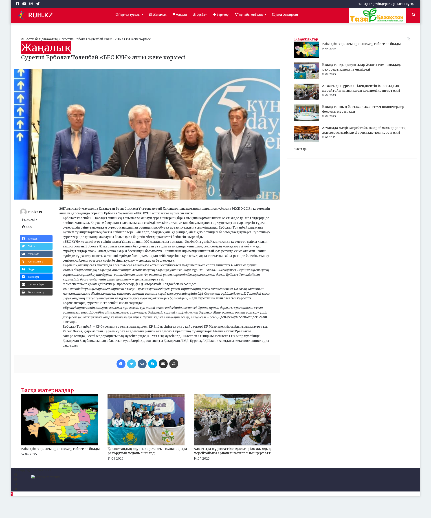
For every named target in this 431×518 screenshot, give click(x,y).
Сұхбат (201, 15)
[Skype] (152, 363)
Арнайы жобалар (251, 15)
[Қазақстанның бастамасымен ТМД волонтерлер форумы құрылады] (306, 120)
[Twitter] (131, 363)
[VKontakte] (142, 363)
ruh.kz (33, 212)
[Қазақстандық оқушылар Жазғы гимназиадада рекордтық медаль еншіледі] (146, 444)
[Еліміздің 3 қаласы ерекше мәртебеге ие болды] (59, 444)
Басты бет (32, 39)
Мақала (181, 15)
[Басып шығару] (173, 363)
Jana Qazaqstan (286, 15)
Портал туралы (129, 15)
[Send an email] (40, 212)
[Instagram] (15, 484)
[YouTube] (15, 480)
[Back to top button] (12, 494)
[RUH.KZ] (36, 15)
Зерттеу (222, 15)
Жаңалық (159, 15)
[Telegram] (15, 489)
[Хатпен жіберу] (163, 363)
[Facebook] (121, 363)
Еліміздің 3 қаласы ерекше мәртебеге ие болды (60, 449)
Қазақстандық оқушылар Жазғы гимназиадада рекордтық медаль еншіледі (147, 451)
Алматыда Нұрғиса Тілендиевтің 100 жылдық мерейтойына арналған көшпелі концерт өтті (232, 451)
